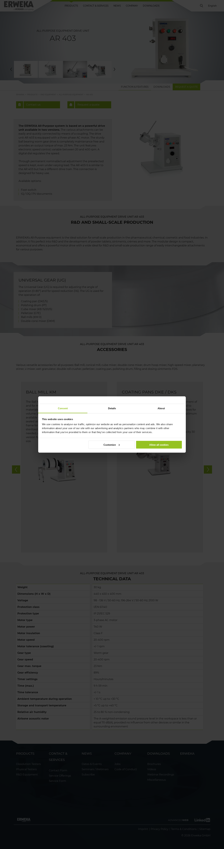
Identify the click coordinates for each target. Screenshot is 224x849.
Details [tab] (112, 408)
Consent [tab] (63, 408)
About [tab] (161, 408)
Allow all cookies (159, 444)
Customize (109, 444)
